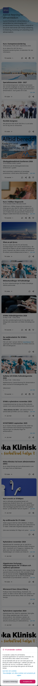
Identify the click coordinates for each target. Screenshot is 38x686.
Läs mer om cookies (10, 671)
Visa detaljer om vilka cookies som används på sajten (19, 674)
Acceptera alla (27, 681)
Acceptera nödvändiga (10, 681)
